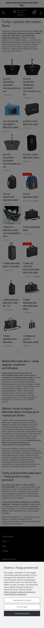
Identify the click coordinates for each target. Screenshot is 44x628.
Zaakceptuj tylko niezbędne (22, 600)
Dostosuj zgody (22, 607)
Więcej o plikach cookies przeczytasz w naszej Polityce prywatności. (19, 593)
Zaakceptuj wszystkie (22, 613)
